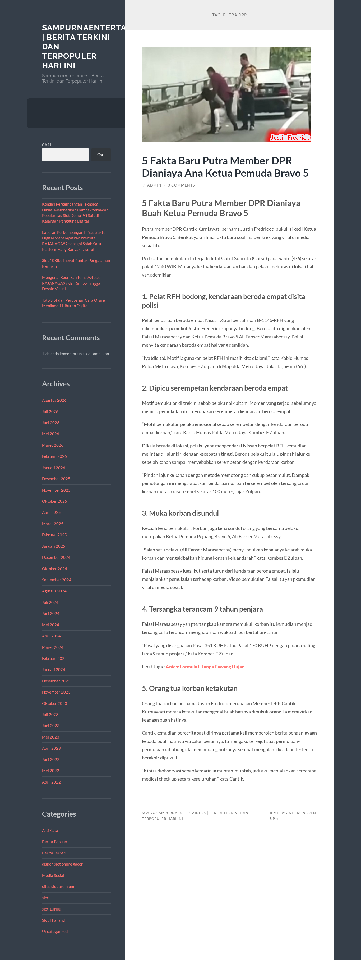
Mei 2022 (50, 770)
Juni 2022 (50, 759)
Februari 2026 (54, 456)
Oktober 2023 (54, 703)
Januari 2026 (53, 467)
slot (45, 897)
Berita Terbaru (54, 852)
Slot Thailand (53, 920)
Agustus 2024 (54, 590)
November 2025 (56, 490)
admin (154, 185)
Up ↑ (274, 819)
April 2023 (51, 748)
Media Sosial (53, 875)
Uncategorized (55, 931)
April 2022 (51, 782)
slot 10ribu (51, 909)
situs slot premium (58, 886)
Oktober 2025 (54, 501)
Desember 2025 (56, 478)
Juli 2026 (50, 411)
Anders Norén (301, 813)
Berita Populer (54, 841)
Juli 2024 (50, 602)
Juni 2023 (50, 725)
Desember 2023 (56, 680)
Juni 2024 (50, 613)
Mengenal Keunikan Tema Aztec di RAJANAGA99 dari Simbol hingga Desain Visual (71, 283)
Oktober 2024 (54, 568)
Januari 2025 (53, 546)
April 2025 (51, 512)
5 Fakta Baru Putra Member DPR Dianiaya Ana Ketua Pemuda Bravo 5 (225, 166)
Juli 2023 (50, 714)
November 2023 (56, 692)
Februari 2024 (54, 658)
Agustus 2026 (54, 400)
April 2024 (51, 635)
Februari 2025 (54, 534)
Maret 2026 (52, 445)
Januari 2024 (53, 669)
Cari (46, 145)
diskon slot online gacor (62, 864)
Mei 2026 (50, 433)
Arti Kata (50, 830)
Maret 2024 (52, 647)
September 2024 (56, 579)
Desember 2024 (56, 557)
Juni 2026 (50, 422)
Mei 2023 (50, 737)
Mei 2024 (50, 624)
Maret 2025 (52, 523)
